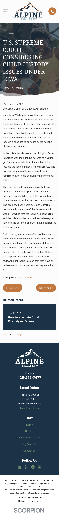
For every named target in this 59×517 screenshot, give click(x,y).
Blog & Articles (30, 444)
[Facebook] (33, 467)
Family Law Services (29, 437)
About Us (30, 431)
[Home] (28, 11)
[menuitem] (22, 501)
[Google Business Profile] (39, 467)
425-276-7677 (29, 377)
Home (29, 424)
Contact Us (29, 450)
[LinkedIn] (19, 467)
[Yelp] (26, 467)
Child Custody (24, 277)
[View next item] (19, 334)
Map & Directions (29, 408)
